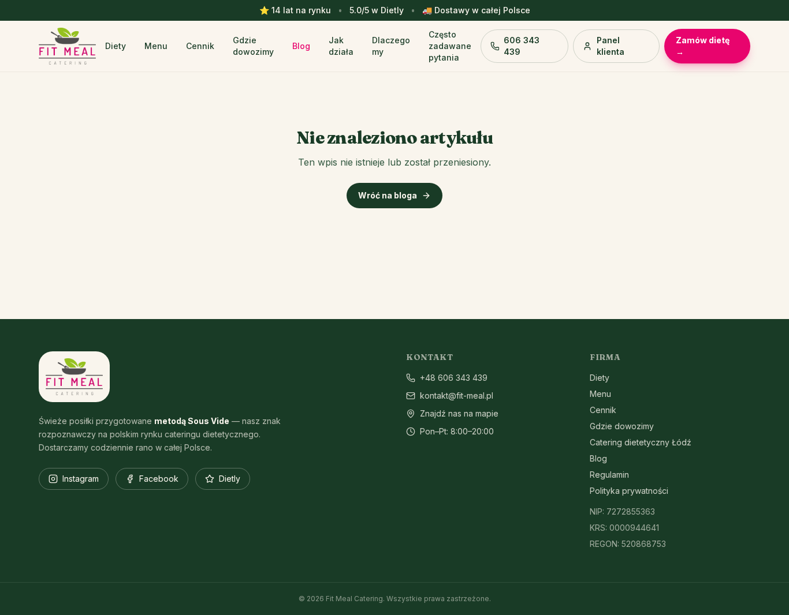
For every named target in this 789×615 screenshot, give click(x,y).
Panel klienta (610, 46)
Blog (301, 46)
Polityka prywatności (629, 491)
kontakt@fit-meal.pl (456, 395)
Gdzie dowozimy (253, 46)
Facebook (158, 478)
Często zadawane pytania (450, 45)
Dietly (229, 478)
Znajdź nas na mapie (459, 413)
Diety (115, 46)
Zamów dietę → (703, 46)
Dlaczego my (391, 46)
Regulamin (609, 474)
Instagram (80, 478)
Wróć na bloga (387, 195)
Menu (156, 46)
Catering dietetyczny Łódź (640, 442)
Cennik (200, 46)
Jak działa (341, 46)
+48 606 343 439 (453, 377)
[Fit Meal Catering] (67, 46)
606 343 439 (521, 46)
